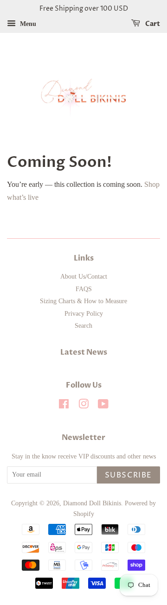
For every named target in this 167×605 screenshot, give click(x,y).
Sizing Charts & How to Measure (83, 301)
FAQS (84, 289)
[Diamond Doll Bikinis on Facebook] (63, 405)
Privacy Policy (83, 313)
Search (83, 325)
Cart (152, 23)
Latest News (83, 352)
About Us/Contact (83, 276)
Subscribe (128, 475)
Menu (27, 23)
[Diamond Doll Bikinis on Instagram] (83, 405)
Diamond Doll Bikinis (92, 503)
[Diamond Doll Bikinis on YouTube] (103, 405)
